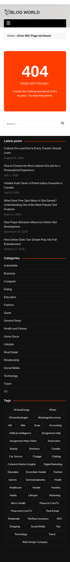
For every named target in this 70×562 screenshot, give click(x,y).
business (34, 448)
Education (10, 297)
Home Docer (11, 336)
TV (5, 391)
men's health (18, 503)
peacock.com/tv (49, 503)
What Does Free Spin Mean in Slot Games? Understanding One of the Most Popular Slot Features (30, 205)
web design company (35, 542)
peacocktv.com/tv (21, 510)
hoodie (36, 487)
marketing (54, 495)
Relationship (11, 360)
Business (9, 273)
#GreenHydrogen (18, 417)
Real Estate (11, 352)
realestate (14, 518)
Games (12, 479)
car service (15, 456)
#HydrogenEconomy (49, 417)
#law (37, 425)
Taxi (58, 526)
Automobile (11, 265)
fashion (58, 472)
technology (21, 534)
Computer (10, 281)
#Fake (52, 409)
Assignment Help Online (23, 440)
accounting (55, 425)
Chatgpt (37, 456)
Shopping (15, 526)
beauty (14, 448)
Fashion (9, 304)
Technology (11, 375)
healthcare (16, 487)
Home (11, 35)
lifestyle (33, 495)
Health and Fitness (15, 328)
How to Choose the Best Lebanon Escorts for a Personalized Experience (32, 168)
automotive (54, 440)
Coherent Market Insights (22, 464)
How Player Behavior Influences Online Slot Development (30, 224)
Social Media (12, 368)
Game (7, 312)
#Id (10, 425)
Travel (7, 383)
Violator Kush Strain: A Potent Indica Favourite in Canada (33, 185)
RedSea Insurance (38, 518)
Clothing (56, 456)
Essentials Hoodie (36, 472)
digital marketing (53, 464)
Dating (8, 289)
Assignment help (51, 433)
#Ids (23, 425)
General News (12, 320)
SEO (59, 518)
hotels (13, 495)
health (58, 479)
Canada (55, 448)
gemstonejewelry (35, 479)
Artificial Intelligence (20, 433)
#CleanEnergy (22, 409)
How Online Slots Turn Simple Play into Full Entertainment (30, 241)
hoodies (55, 487)
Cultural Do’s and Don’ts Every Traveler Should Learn (32, 150)
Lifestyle (9, 344)
